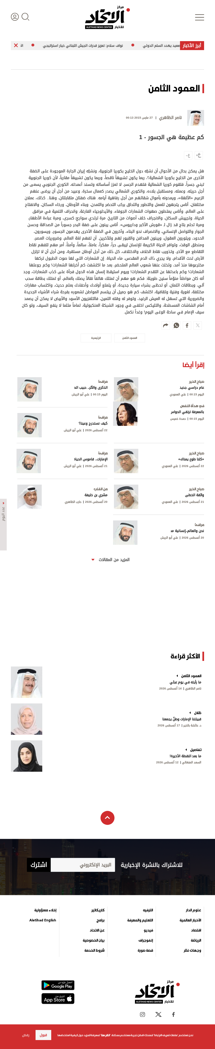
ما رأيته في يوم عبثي (185, 682)
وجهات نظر (192, 950)
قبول (43, 1035)
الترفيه (148, 910)
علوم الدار (193, 910)
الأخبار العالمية (190, 920)
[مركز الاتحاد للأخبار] (107, 17)
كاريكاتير (97, 910)
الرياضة (196, 940)
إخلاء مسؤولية (45, 910)
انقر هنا (105, 1035)
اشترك (39, 865)
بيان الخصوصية (93, 940)
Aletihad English (42, 920)
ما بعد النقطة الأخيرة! (185, 756)
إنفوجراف (146, 940)
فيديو (148, 930)
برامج (100, 920)
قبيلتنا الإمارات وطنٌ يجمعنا (181, 719)
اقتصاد (196, 930)
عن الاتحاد (97, 930)
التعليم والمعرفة (140, 920)
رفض (25, 1035)
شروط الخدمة (94, 950)
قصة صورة (145, 950)
